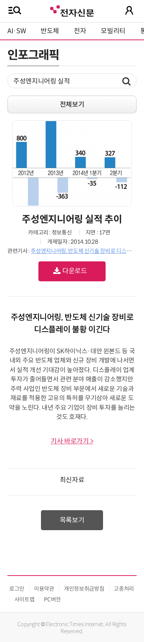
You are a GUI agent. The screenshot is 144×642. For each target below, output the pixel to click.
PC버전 (52, 599)
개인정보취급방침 (84, 588)
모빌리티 (113, 31)
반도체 (50, 31)
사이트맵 (24, 599)
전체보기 (72, 104)
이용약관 (44, 588)
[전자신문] (72, 10)
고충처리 (124, 588)
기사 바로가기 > (72, 441)
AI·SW (16, 31)
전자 (80, 31)
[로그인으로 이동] (129, 10)
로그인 (16, 588)
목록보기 (72, 520)
